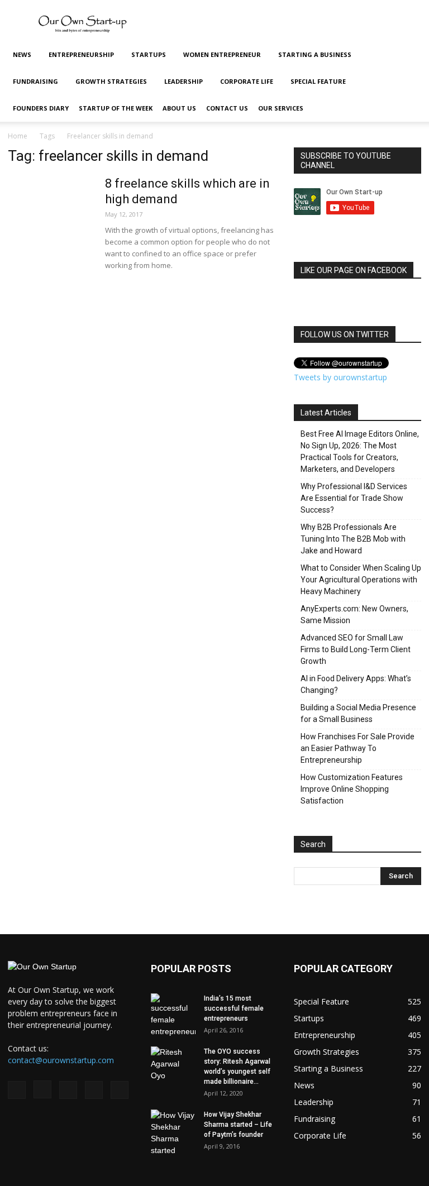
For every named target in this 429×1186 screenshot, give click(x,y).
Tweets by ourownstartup (340, 377)
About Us (179, 108)
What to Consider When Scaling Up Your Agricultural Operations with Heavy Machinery (361, 579)
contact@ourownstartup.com (61, 1060)
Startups (148, 54)
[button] (407, 55)
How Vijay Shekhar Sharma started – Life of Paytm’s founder (238, 1125)
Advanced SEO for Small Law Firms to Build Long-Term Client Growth (356, 649)
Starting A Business (314, 54)
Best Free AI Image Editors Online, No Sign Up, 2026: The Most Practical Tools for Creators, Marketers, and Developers (360, 451)
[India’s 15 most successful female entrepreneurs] (173, 1015)
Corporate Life (246, 81)
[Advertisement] (290, 24)
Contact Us (227, 108)
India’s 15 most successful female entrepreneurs (234, 1008)
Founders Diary (41, 108)
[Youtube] (119, 1090)
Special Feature (318, 81)
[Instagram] (42, 1089)
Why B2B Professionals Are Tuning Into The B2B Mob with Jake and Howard (353, 539)
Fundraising (35, 81)
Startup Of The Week (115, 108)
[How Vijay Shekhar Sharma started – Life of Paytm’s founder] (173, 1133)
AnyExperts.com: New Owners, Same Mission (354, 614)
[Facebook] (17, 1090)
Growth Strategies (111, 81)
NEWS (22, 54)
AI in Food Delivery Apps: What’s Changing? (356, 684)
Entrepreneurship (81, 54)
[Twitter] (94, 1090)
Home (17, 136)
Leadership (183, 81)
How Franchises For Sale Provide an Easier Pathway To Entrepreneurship (357, 748)
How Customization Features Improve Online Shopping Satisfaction (352, 789)
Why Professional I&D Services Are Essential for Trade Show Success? (354, 498)
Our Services (280, 108)
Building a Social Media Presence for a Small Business (358, 713)
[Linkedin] (68, 1090)
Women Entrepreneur (222, 54)
